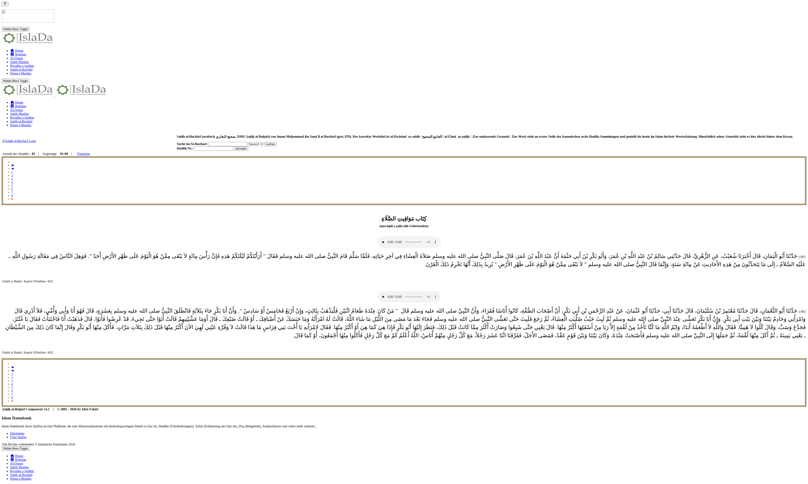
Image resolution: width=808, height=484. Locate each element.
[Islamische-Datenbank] (28, 43)
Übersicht (83, 154)
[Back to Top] (5, 4)
